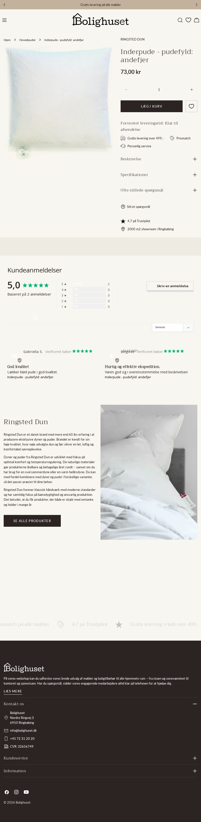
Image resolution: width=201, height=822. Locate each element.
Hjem (7, 39)
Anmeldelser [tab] (20, 317)
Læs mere (13, 691)
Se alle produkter (32, 521)
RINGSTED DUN (133, 39)
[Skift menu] (4, 20)
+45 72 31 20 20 (22, 739)
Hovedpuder (27, 39)
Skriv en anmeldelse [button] (172, 286)
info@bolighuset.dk (23, 730)
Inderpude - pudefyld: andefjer (30, 377)
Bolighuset (23, 802)
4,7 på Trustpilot (138, 221)
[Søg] (180, 20)
